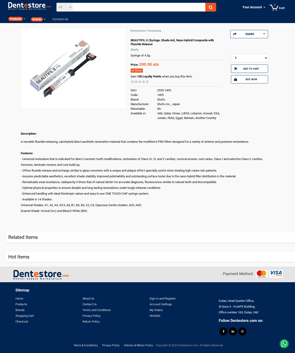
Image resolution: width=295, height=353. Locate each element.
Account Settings (161, 304)
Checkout (21, 321)
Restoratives (138, 30)
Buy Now (251, 79)
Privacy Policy (91, 315)
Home (19, 298)
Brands (20, 310)
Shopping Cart (24, 315)
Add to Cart (251, 68)
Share (249, 34)
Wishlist (155, 315)
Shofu (135, 49)
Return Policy (91, 321)
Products (21, 304)
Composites (154, 30)
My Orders (156, 310)
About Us (88, 298)
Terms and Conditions (97, 310)
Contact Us (90, 304)
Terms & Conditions (86, 345)
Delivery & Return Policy (138, 345)
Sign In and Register (163, 298)
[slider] (140, 81)
